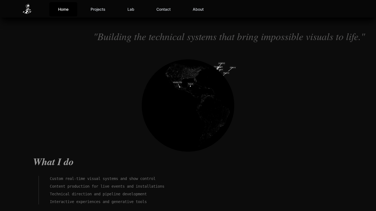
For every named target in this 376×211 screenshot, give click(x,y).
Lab (130, 9)
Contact (163, 9)
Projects (98, 9)
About (198, 9)
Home (63, 9)
